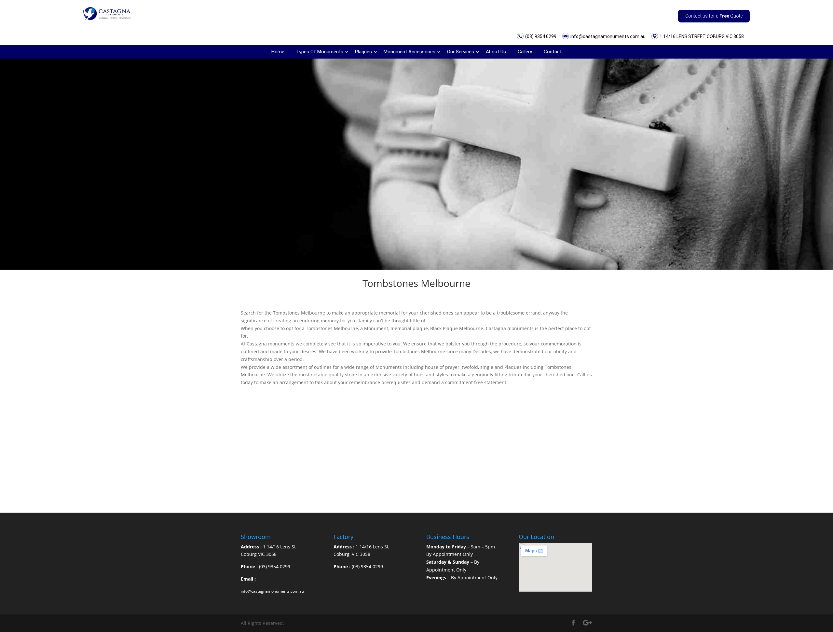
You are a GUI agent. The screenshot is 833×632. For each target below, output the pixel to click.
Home (277, 52)
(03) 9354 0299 (540, 36)
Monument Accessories (409, 52)
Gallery (525, 52)
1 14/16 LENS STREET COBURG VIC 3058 (702, 36)
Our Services (460, 52)
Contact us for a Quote (714, 16)
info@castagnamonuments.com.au (608, 36)
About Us (496, 52)
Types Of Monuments (319, 52)
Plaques (363, 52)
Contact (553, 52)
